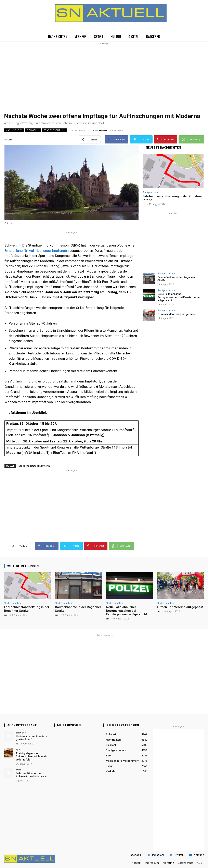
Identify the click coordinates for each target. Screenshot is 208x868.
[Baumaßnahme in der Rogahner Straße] (149, 278)
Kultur (19, 769)
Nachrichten (14, 130)
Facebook (135, 854)
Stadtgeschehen (55, 130)
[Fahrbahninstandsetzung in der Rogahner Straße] (173, 171)
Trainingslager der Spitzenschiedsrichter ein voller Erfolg (31, 756)
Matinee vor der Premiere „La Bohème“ (31, 738)
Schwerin (33, 130)
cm (10, 139)
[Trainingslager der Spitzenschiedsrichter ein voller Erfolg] (8, 752)
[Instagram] (148, 855)
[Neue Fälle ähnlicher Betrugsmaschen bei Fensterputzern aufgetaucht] (149, 295)
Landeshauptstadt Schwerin (34, 465)
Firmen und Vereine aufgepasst (176, 314)
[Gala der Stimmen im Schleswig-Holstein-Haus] (8, 773)
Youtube (199, 854)
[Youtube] (190, 855)
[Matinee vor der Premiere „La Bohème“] (8, 736)
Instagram (158, 854)
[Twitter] (171, 855)
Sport (19, 749)
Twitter (179, 854)
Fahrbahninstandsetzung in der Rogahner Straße (26, 609)
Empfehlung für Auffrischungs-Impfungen (36, 251)
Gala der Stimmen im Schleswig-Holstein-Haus (31, 775)
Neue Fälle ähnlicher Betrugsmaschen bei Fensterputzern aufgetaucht (179, 297)
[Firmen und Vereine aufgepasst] (149, 315)
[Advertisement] (104, 74)
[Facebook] (125, 855)
